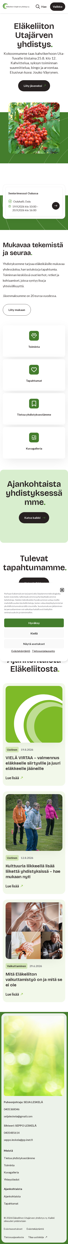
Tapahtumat (11, 1203)
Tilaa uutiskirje (36, 1237)
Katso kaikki (32, 517)
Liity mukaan (17, 309)
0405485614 (12, 1132)
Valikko (57, 6)
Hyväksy (34, 622)
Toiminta (9, 1165)
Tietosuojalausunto (43, 650)
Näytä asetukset (34, 643)
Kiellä (34, 633)
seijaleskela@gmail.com (18, 1116)
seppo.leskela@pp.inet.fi (18, 1139)
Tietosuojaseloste (14, 1237)
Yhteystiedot (11, 1179)
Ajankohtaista (12, 1196)
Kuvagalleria (11, 1172)
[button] (62, 590)
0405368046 (12, 1109)
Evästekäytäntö (20, 650)
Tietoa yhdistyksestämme (19, 1158)
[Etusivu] (16, 6)
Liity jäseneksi (33, 85)
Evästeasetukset (13, 1229)
